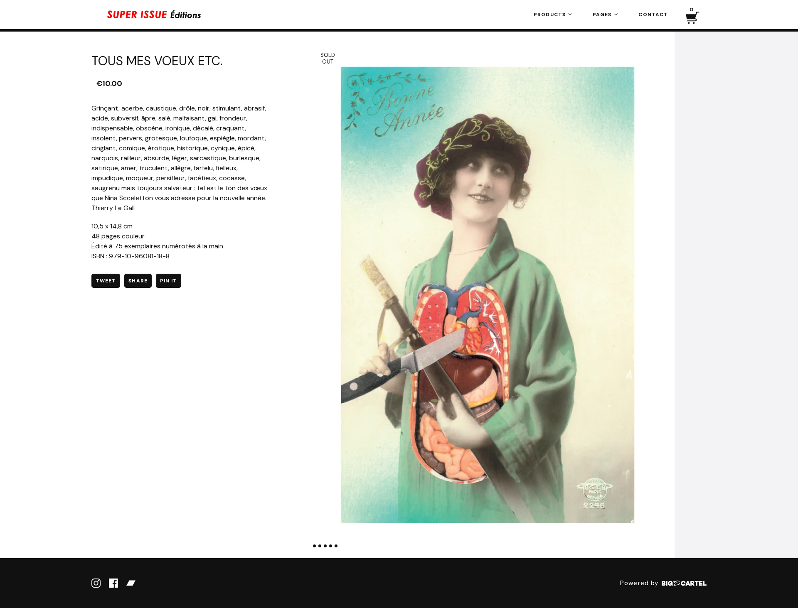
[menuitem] (552, 14)
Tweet (106, 280)
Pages (603, 14)
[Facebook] (113, 583)
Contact (653, 14)
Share (137, 280)
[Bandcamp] (130, 583)
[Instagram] (96, 583)
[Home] (153, 14)
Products (550, 14)
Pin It (168, 280)
